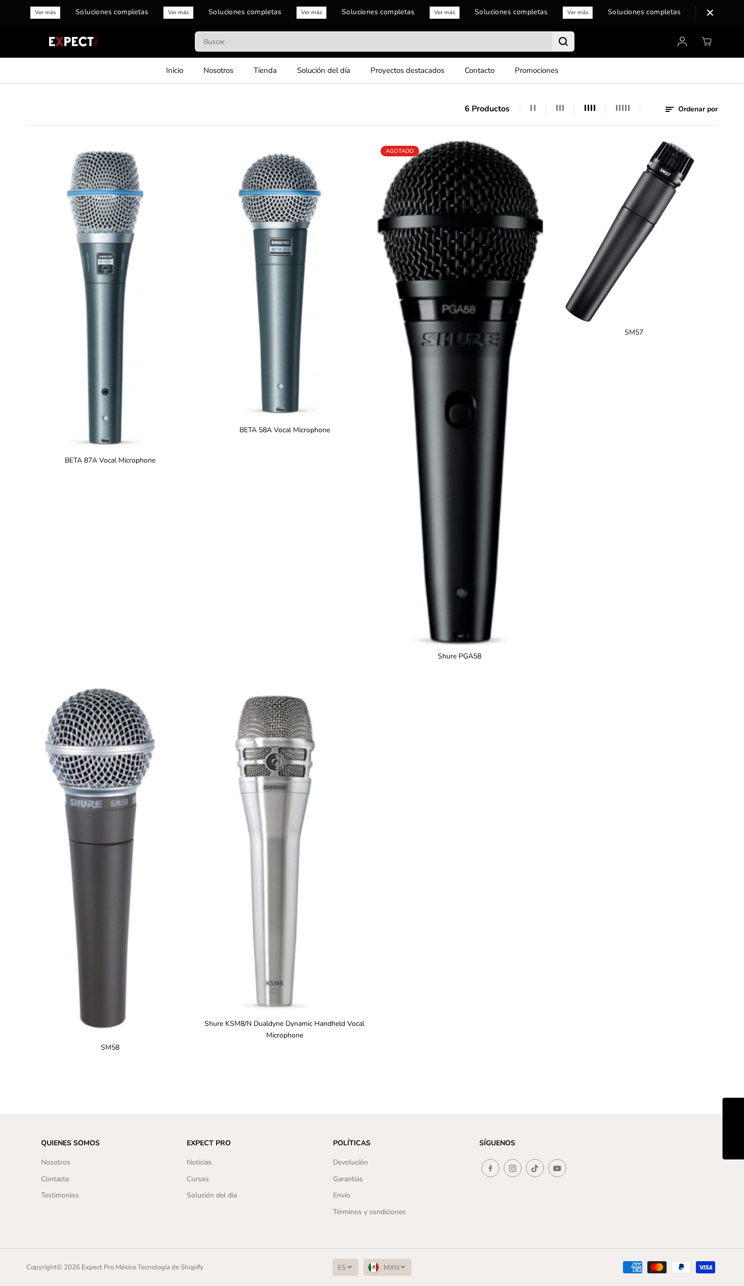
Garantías (348, 1179)
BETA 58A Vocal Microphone (284, 430)
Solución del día (323, 70)
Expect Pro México (108, 1267)
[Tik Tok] (535, 1168)
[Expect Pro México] (74, 41)
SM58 (110, 1047)
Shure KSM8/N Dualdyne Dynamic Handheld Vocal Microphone (284, 1029)
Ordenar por (697, 109)
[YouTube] (557, 1168)
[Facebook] (490, 1168)
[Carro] (706, 41)
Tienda (265, 70)
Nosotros (218, 70)
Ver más (47, 12)
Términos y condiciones (369, 1212)
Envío (341, 1195)
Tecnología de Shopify (170, 1267)
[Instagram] (513, 1168)
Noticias (199, 1162)
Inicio (174, 70)
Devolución (350, 1162)
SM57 (634, 332)
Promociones (536, 70)
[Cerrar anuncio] (710, 12)
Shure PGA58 (459, 656)
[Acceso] (682, 41)
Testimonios (60, 1195)
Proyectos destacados (407, 70)
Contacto (479, 70)
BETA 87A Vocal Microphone (110, 460)
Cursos (198, 1179)
